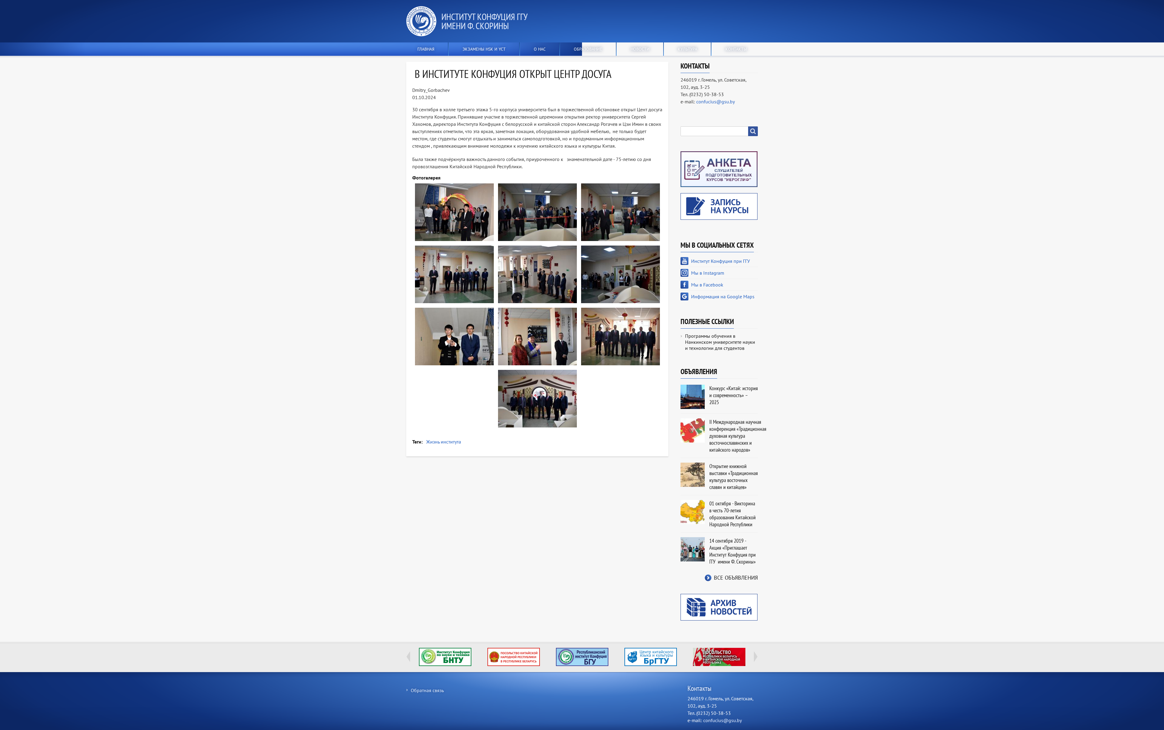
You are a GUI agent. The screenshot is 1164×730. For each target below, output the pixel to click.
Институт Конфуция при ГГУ (720, 261)
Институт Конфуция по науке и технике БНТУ (445, 657)
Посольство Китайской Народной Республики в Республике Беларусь (513, 657)
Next (756, 656)
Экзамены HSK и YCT (484, 49)
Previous (408, 656)
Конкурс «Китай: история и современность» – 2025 (733, 395)
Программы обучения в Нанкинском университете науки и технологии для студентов (720, 342)
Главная (425, 49)
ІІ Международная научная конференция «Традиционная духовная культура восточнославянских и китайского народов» (737, 435)
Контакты (736, 49)
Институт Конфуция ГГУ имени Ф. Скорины (484, 21)
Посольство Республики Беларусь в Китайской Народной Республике (719, 657)
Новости (640, 49)
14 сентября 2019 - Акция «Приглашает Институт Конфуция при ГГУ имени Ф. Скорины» (732, 551)
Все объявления (736, 577)
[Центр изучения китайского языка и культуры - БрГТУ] (650, 657)
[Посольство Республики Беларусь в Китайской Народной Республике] (719, 657)
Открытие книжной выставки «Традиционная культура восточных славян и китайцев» (733, 477)
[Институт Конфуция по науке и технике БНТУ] (445, 657)
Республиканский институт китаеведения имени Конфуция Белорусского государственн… (582, 657)
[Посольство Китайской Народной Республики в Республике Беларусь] (513, 657)
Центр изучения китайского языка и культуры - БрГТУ (650, 657)
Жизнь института (443, 442)
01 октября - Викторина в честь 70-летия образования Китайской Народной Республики (732, 514)
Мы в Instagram (707, 273)
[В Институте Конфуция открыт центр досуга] (454, 212)
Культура (687, 49)
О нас (540, 49)
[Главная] (423, 21)
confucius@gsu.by (715, 102)
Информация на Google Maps (722, 296)
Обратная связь (427, 690)
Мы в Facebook (707, 285)
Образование (588, 49)
